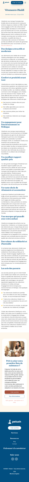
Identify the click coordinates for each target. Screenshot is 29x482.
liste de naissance (6, 45)
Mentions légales (14, 473)
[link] (12, 459)
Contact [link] (14, 444)
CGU (14, 471)
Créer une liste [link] (14, 392)
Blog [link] (14, 441)
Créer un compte (17, 2)
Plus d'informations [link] (14, 396)
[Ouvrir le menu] (25, 3)
